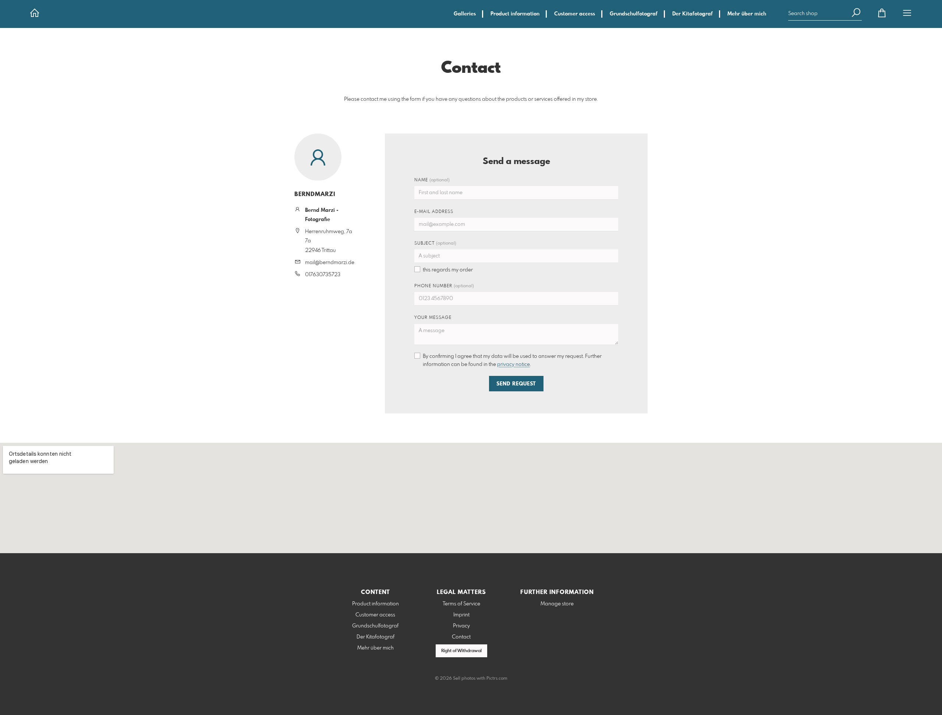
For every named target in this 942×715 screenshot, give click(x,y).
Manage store (557, 603)
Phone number (444, 286)
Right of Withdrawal (461, 651)
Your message (432, 318)
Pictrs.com (496, 678)
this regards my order (448, 270)
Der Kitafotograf (692, 14)
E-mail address (433, 212)
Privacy (461, 626)
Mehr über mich (746, 14)
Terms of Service (461, 603)
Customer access (574, 14)
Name (432, 180)
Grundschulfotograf (634, 14)
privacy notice (513, 364)
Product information (515, 14)
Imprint (461, 615)
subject (435, 243)
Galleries (465, 14)
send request (516, 384)
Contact (461, 637)
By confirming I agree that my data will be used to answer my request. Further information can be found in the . (512, 360)
